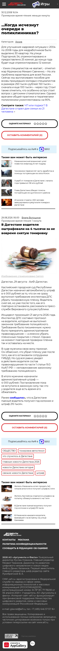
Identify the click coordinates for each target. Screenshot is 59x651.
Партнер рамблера (28, 636)
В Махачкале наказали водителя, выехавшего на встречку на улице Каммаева (30, 517)
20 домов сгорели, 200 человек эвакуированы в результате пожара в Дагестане (31, 202)
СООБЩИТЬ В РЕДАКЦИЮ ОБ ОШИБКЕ (25, 548)
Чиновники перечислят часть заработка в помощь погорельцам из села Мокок (34, 172)
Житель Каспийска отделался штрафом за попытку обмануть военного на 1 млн (34, 497)
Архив (18, 41)
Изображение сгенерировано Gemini (22, 276)
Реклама (23, 539)
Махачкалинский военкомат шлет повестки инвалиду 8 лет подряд (30, 162)
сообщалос (17, 397)
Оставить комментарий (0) (24, 135)
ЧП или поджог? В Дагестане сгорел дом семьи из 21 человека (24, 108)
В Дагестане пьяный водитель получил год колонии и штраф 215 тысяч (33, 506)
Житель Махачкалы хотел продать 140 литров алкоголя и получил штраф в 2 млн (34, 487)
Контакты (8, 539)
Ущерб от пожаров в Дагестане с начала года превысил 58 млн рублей (33, 182)
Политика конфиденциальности (24, 544)
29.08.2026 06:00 (10, 217)
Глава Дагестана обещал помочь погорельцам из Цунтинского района (32, 191)
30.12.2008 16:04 (9, 12)
